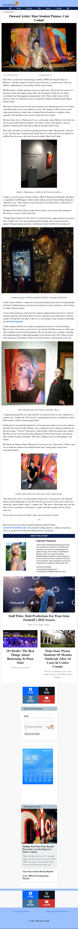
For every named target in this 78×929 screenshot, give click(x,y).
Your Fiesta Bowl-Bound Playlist (38, 871)
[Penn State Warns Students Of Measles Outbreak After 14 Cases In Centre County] (58, 646)
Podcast (29, 8)
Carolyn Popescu (12, 75)
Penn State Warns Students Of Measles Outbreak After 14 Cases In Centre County (58, 658)
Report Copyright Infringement (57, 911)
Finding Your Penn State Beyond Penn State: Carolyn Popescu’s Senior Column (38, 849)
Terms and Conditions (21, 911)
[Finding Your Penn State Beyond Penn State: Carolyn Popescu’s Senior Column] (39, 844)
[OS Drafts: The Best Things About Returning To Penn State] (20, 646)
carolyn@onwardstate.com (14, 527)
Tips (39, 8)
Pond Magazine (16, 321)
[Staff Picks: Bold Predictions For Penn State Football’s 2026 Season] (39, 611)
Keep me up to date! (32, 734)
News (19, 8)
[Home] (11, 5)
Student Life (9, 12)
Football (59, 8)
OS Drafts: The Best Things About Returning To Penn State (20, 656)
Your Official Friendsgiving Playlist (36, 877)
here (57, 514)
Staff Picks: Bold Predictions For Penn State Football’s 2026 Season (39, 617)
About (48, 8)
